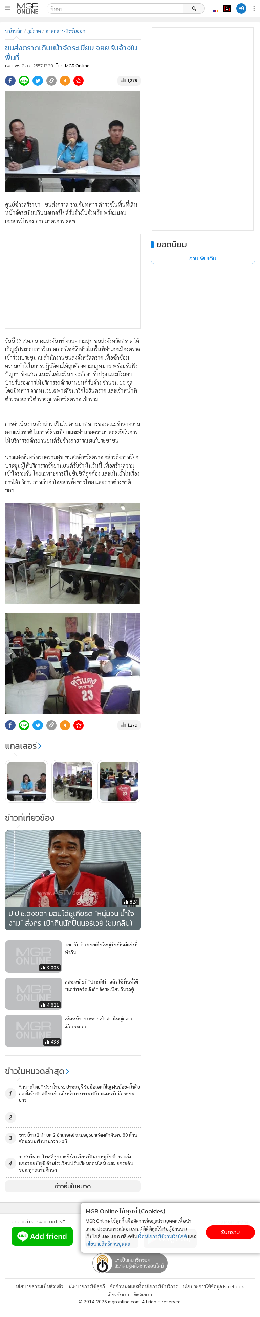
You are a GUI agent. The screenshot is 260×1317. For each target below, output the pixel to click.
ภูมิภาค (34, 30)
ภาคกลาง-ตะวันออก (65, 30)
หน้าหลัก (14, 30)
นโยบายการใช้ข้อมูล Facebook (213, 1286)
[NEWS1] (227, 8)
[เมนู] (7, 8)
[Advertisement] (73, 281)
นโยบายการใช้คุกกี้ (86, 1286)
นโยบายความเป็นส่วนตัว (39, 1286)
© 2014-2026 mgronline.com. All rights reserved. (130, 1301)
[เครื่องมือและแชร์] (255, 9)
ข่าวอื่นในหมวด (73, 1186)
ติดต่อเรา (143, 1294)
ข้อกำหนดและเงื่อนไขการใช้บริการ (144, 1286)
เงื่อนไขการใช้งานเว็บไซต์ (162, 1236)
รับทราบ (230, 1232)
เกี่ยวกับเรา (118, 1294)
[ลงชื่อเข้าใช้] (241, 8)
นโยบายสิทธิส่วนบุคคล (108, 1244)
